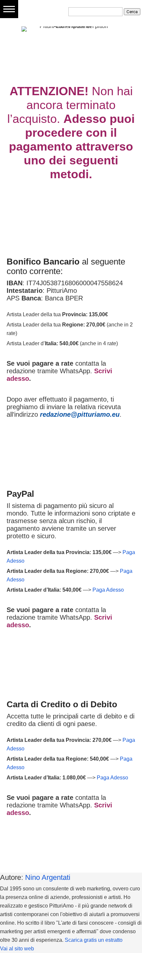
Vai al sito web (17, 948)
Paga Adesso (108, 590)
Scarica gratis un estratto (94, 940)
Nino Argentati (47, 877)
